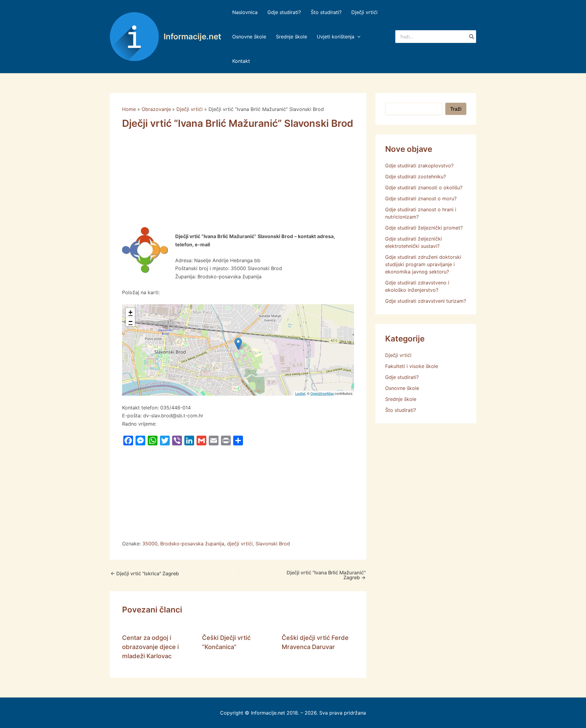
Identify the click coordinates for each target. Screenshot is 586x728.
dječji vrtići (240, 544)
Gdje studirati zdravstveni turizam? (425, 301)
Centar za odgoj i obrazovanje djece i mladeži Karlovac (150, 647)
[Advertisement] (238, 182)
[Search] (472, 36)
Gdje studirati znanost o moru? (421, 198)
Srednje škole (400, 399)
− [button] (130, 321)
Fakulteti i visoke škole (411, 366)
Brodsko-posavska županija (192, 544)
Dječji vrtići (398, 355)
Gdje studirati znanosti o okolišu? (423, 187)
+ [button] (130, 312)
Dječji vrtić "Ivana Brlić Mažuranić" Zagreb (326, 575)
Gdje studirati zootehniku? (415, 176)
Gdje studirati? (402, 377)
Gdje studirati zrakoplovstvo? (419, 165)
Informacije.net (192, 36)
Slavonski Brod (272, 544)
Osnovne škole (402, 388)
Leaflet (300, 393)
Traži (455, 109)
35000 (149, 544)
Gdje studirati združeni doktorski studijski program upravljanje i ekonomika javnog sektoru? (423, 264)
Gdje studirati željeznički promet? (424, 228)
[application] (357, 36)
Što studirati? (400, 410)
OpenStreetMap (322, 393)
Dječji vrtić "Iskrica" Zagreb (144, 573)
